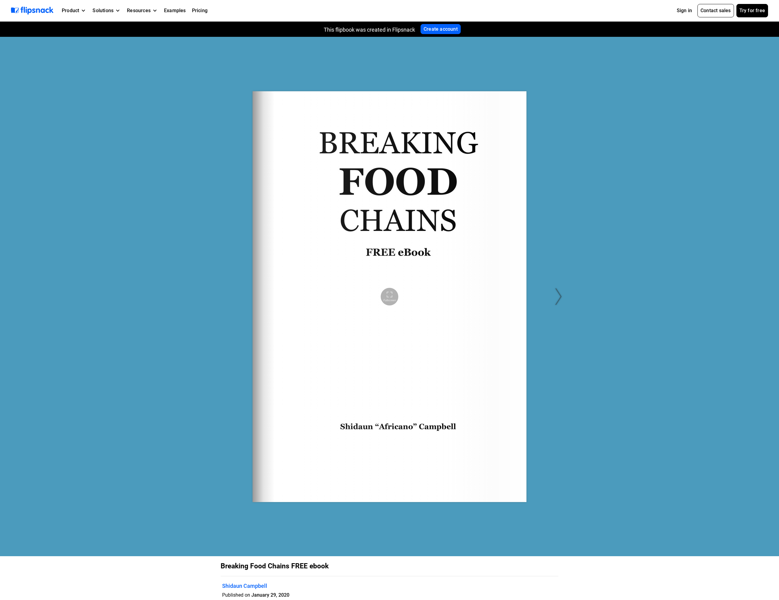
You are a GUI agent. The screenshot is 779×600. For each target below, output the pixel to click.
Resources (139, 10)
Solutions (103, 10)
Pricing (200, 10)
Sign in (684, 10)
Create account (441, 29)
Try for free (752, 10)
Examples (175, 10)
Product (70, 10)
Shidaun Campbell (244, 586)
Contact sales (715, 10)
